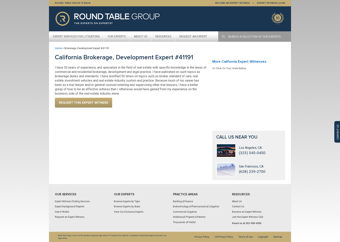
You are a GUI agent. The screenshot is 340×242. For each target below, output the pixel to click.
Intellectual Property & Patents (189, 217)
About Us (140, 36)
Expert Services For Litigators (76, 36)
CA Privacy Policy (223, 236)
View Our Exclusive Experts (128, 211)
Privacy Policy (201, 236)
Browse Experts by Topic (127, 201)
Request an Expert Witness (69, 217)
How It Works (62, 211)
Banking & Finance (183, 201)
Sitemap (277, 236)
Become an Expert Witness (246, 211)
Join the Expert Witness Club (247, 217)
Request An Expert (193, 36)
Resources (163, 36)
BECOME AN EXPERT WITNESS (232, 3)
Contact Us (238, 206)
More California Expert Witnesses (239, 61)
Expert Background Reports (69, 206)
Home (58, 48)
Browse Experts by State (127, 206)
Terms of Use (245, 236)
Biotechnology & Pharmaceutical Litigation (196, 206)
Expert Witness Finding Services (72, 201)
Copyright (263, 236)
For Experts (117, 36)
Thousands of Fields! (184, 222)
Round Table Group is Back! (73, 3)
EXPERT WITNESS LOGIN (271, 3)
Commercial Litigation (185, 211)
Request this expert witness (83, 103)
